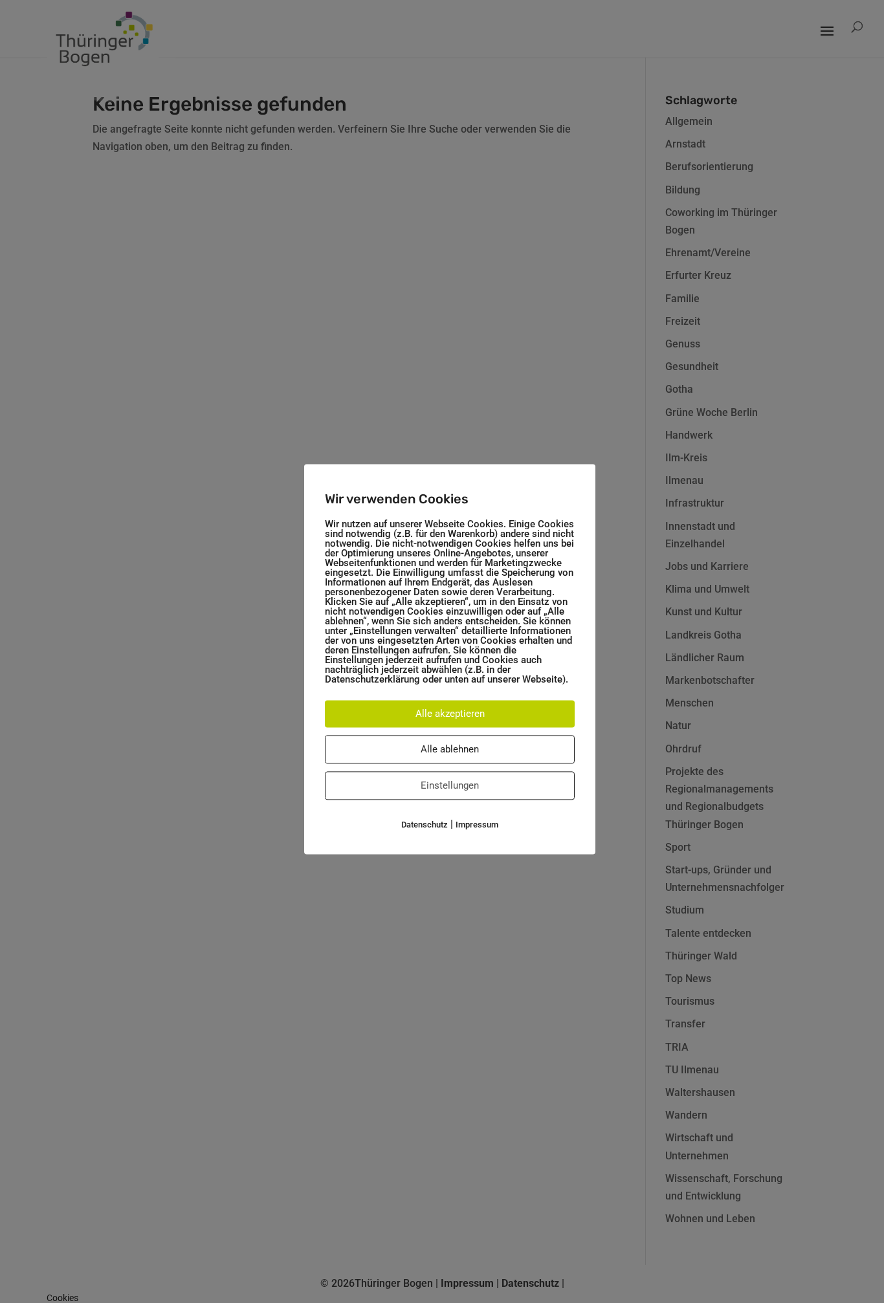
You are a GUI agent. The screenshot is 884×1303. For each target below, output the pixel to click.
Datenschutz (424, 824)
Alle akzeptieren (450, 713)
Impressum (477, 824)
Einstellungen (450, 785)
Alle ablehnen (450, 749)
